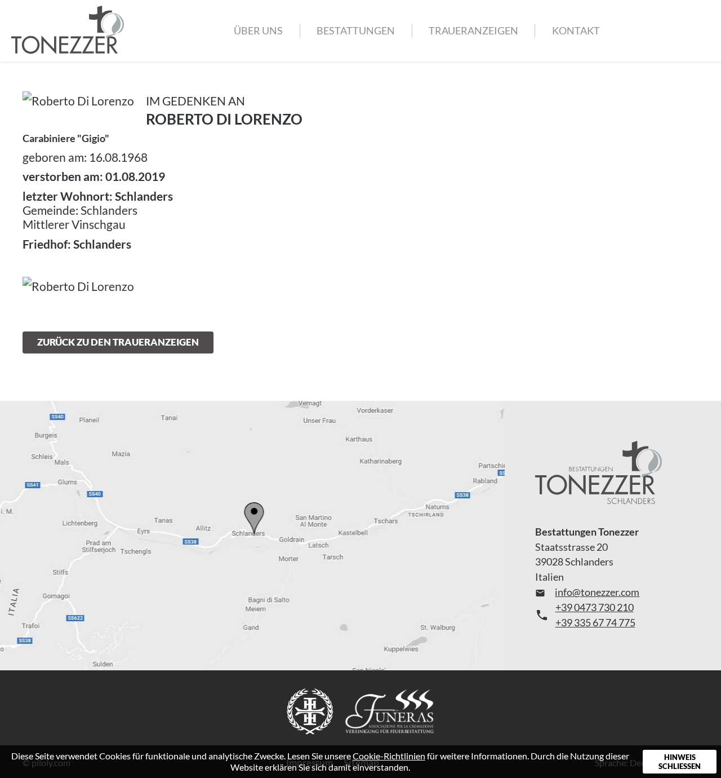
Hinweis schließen (679, 762)
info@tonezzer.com (587, 592)
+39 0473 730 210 (594, 607)
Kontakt (576, 30)
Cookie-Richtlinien (389, 755)
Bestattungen (356, 30)
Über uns (258, 30)
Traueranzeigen (473, 30)
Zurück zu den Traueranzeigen (118, 342)
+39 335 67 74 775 (595, 622)
